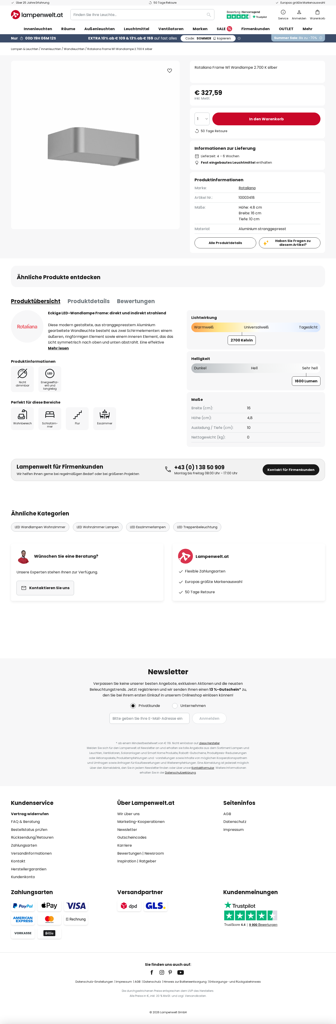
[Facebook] (155, 972)
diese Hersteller (209, 743)
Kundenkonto (23, 877)
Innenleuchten (51, 49)
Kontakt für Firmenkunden (291, 469)
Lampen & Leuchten (24, 49)
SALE (221, 29)
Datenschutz (234, 821)
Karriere (124, 845)
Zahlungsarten (24, 845)
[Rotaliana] (27, 326)
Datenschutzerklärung (180, 773)
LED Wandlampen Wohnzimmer (40, 527)
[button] (169, 70)
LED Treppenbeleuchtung (197, 527)
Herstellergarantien (28, 869)
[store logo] (37, 14)
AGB (227, 814)
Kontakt (18, 861)
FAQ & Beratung (25, 821)
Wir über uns (128, 814)
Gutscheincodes (132, 837)
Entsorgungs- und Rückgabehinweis (235, 982)
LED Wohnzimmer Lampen (98, 527)
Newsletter (127, 829)
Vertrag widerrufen (30, 814)
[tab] (35, 301)
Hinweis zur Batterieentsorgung (185, 982)
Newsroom (154, 853)
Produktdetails (89, 301)
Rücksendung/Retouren (32, 837)
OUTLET (286, 29)
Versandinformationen (31, 853)
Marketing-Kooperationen (141, 821)
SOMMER (208, 38)
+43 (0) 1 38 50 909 (199, 467)
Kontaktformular (203, 768)
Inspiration (126, 861)
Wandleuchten (74, 49)
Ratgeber (147, 861)
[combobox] (142, 14)
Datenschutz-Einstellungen (94, 982)
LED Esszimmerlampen (148, 527)
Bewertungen (136, 301)
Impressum (233, 829)
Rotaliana (247, 188)
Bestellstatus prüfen (29, 829)
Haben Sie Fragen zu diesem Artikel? (293, 243)
